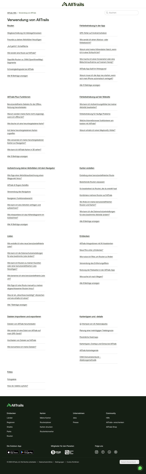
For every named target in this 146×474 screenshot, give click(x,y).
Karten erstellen (87, 168)
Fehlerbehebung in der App (92, 25)
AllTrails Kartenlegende (89, 350)
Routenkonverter (47, 431)
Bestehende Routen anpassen (92, 182)
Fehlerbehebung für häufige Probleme (95, 114)
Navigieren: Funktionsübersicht (19, 198)
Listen (10, 236)
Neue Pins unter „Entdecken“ (91, 250)
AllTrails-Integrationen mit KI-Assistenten (96, 243)
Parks (9, 431)
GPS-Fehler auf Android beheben (93, 33)
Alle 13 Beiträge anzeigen (17, 156)
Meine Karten (45, 418)
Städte (10, 427)
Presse (75, 422)
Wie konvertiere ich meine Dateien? (21, 347)
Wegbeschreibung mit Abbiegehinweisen (24, 33)
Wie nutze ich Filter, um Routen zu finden (96, 257)
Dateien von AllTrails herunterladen (21, 324)
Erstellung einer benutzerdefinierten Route (97, 175)
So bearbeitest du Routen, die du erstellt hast (98, 189)
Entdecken (85, 236)
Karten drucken (46, 427)
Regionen (11, 422)
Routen (10, 25)
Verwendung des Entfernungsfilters (94, 263)
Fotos (10, 372)
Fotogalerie (11, 379)
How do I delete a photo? (17, 386)
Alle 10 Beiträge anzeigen (90, 85)
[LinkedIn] (109, 452)
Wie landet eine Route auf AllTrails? (21, 53)
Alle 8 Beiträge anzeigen (89, 221)
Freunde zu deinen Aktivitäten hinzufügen (24, 40)
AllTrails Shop (111, 427)
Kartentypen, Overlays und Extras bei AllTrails (98, 344)
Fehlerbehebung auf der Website (95, 97)
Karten (43, 413)
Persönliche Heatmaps (89, 337)
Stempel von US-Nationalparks (94, 324)
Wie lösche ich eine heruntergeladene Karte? (25, 124)
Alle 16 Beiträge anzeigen (17, 76)
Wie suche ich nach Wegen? (91, 277)
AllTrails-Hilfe (11, 13)
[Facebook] (103, 452)
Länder (10, 418)
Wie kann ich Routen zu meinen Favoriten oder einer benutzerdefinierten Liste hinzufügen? (24, 266)
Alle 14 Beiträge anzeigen (17, 224)
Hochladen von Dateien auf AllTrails (21, 340)
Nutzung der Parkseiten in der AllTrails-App (97, 270)
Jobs (75, 418)
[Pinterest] (115, 452)
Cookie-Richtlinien (73, 462)
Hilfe (108, 418)
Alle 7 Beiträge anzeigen (17, 305)
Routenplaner (45, 422)
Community (111, 413)
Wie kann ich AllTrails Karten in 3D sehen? (24, 150)
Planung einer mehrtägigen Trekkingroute (96, 330)
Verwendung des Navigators (19, 192)
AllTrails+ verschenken (115, 422)
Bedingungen (59, 462)
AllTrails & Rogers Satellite (18, 185)
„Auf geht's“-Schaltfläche (17, 46)
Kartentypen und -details (91, 316)
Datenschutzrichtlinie (45, 462)
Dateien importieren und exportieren (24, 316)
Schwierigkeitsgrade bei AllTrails (20, 69)
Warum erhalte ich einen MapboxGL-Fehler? (97, 130)
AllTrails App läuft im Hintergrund (93, 69)
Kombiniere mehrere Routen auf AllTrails (96, 195)
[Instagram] (96, 452)
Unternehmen (78, 413)
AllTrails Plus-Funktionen (18, 97)
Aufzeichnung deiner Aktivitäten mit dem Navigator (31, 168)
